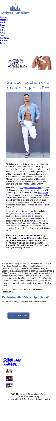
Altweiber (34, 221)
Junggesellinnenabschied (30, 187)
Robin (21, 238)
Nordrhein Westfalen (25, 213)
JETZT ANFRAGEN (18, 316)
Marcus (31, 238)
